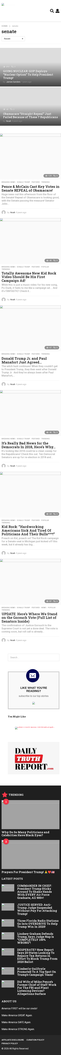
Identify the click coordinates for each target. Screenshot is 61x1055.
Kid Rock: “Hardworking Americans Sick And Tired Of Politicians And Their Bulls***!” (28, 530)
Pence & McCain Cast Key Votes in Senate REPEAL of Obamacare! (30, 188)
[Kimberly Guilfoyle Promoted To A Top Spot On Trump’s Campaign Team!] (8, 971)
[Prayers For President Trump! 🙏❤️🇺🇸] (30, 854)
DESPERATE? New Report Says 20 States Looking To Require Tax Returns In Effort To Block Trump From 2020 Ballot (37, 956)
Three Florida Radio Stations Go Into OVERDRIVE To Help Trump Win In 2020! (37, 924)
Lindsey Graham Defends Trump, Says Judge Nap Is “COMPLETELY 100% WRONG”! (35, 938)
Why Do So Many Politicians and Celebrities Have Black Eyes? (25, 833)
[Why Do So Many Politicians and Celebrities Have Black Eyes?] (30, 814)
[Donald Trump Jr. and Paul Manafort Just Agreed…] (30, 328)
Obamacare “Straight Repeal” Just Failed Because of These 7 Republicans (30, 115)
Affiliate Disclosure (13, 1040)
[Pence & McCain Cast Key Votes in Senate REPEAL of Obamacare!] (30, 157)
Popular (45, 267)
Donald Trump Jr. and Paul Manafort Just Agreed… (24, 360)
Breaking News (8, 182)
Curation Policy (35, 1040)
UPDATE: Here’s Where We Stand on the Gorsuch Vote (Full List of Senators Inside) (29, 618)
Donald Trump (23, 182)
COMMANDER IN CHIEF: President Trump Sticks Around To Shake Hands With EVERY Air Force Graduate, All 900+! (34, 892)
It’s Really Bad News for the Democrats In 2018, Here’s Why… (29, 445)
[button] (52, 11)
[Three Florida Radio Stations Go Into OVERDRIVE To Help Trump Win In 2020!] (8, 923)
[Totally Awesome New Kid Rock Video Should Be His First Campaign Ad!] (30, 241)
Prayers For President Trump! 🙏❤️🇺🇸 (28, 872)
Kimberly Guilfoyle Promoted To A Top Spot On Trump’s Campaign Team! (36, 972)
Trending (45, 182)
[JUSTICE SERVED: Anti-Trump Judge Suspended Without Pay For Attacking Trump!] (8, 907)
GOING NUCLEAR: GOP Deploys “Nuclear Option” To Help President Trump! (28, 74)
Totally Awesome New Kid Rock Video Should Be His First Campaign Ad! (29, 277)
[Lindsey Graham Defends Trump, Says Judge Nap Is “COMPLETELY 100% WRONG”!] (8, 936)
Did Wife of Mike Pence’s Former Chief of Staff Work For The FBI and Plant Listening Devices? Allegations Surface (36, 988)
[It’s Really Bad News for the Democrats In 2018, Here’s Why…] (30, 413)
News (43, 608)
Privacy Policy (10, 1043)
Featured (36, 182)
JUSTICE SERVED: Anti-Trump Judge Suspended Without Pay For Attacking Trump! (37, 909)
